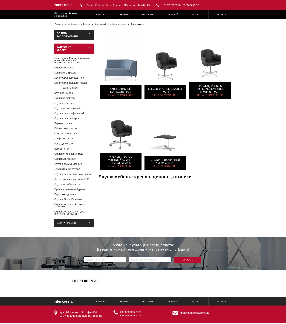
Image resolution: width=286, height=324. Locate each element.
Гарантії (173, 14)
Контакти (220, 14)
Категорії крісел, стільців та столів (110, 24)
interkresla (63, 5)
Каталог (101, 14)
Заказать (188, 260)
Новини (125, 14)
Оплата (196, 14)
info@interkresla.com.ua (194, 312)
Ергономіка (149, 14)
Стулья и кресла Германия (67, 24)
